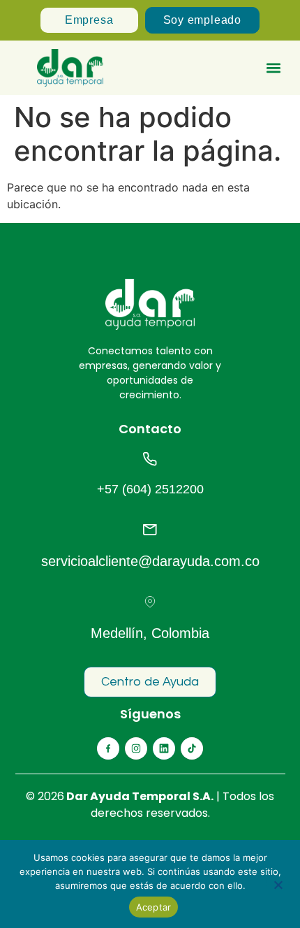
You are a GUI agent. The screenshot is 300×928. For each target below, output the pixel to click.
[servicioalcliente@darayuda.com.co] (150, 530)
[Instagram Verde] (136, 748)
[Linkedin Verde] (164, 748)
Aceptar (154, 907)
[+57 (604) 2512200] (150, 459)
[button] (273, 68)
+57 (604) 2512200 (150, 489)
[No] (278, 883)
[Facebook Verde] (108, 748)
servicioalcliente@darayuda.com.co (150, 561)
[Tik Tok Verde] (192, 748)
